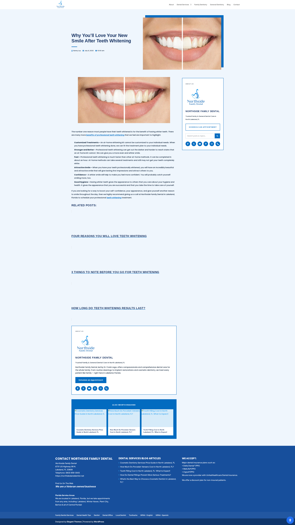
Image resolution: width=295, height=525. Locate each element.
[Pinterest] (95, 388)
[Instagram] (100, 388)
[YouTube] (89, 388)
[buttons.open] (290, 520)
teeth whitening (114, 197)
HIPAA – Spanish (162, 515)
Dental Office (108, 515)
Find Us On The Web (64, 483)
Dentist (97, 515)
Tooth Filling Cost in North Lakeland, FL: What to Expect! (145, 471)
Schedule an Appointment (91, 380)
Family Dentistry (200, 5)
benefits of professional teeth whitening (105, 135)
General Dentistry (217, 5)
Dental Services (183, 5)
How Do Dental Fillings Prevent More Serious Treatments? (145, 475)
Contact (236, 5)
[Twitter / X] (83, 388)
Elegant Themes (74, 522)
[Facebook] (77, 388)
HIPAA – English (146, 515)
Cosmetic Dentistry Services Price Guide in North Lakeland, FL (147, 463)
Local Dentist (121, 515)
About (171, 5)
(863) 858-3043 (73, 473)
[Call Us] (106, 388)
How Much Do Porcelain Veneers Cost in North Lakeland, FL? (147, 467)
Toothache (133, 515)
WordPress (99, 522)
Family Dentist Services (64, 515)
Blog (228, 5)
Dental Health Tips (84, 515)
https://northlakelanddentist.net (69, 476)
